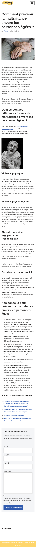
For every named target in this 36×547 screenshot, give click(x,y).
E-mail (6, 455)
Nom (6, 447)
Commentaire (8, 471)
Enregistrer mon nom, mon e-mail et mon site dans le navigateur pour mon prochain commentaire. (17, 500)
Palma (6, 31)
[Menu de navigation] (32, 3)
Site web (6, 463)
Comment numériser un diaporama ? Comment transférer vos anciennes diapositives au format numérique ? (16, 403)
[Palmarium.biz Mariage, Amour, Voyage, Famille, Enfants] (8, 3)
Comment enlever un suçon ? (14, 415)
